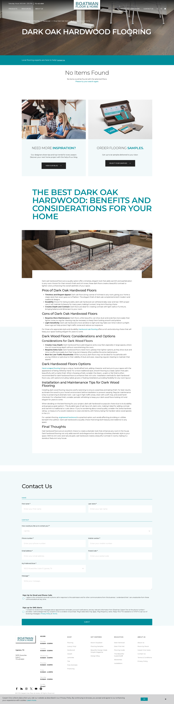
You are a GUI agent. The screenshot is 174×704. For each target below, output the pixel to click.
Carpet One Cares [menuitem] (144, 650)
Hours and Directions (130, 9)
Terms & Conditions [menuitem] (145, 657)
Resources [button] (26, 9)
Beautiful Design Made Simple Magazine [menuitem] (99, 651)
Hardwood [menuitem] (71, 650)
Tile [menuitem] (68, 661)
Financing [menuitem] (70, 669)
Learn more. (31, 700)
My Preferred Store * (29, 563)
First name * (26, 503)
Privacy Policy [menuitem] (143, 661)
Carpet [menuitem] (69, 654)
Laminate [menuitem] (70, 657)
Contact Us (148, 9)
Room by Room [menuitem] (143, 646)
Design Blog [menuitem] (95, 656)
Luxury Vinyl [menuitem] (71, 646)
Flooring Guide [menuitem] (119, 650)
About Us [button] (39, 9)
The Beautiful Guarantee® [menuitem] (119, 655)
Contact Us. (61, 60)
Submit (87, 622)
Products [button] (13, 9)
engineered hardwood (68, 417)
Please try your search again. (87, 81)
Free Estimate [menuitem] (72, 665)
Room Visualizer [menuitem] (96, 643)
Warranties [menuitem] (118, 660)
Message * (25, 576)
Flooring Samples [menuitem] (97, 646)
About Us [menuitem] (141, 643)
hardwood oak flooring (88, 329)
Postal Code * (93, 551)
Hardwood (46, 21)
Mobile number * (94, 538)
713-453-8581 (39, 4)
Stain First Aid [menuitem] (119, 646)
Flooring (36, 21)
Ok (144, 699)
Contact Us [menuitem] (142, 654)
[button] (157, 9)
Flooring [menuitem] (70, 643)
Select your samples (118, 163)
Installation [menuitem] (118, 663)
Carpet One (26, 21)
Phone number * (28, 538)
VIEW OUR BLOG (52, 166)
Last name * (92, 503)
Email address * (27, 551)
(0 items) (165, 8)
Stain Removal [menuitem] (119, 643)
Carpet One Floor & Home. (30, 693)
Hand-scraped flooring (51, 368)
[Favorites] (161, 9)
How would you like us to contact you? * (36, 526)
